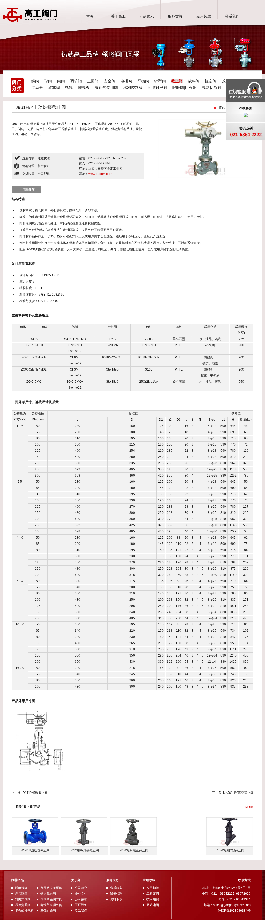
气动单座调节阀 (51, 899)
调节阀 (76, 81)
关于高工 (118, 16)
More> (249, 806)
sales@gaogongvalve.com (232, 905)
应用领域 (203, 16)
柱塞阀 (210, 81)
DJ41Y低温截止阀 (35, 793)
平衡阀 (143, 81)
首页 (89, 16)
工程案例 (152, 893)
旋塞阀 (54, 87)
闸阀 (61, 81)
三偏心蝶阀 (48, 911)
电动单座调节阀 (51, 905)
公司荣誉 (81, 899)
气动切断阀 (211, 87)
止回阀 (93, 81)
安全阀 (109, 81)
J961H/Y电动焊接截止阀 (29, 124)
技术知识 (152, 899)
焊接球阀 (21, 893)
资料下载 (116, 899)
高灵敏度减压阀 (51, 888)
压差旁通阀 (23, 905)
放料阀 (194, 81)
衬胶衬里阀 (157, 87)
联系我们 (232, 16)
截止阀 (177, 81)
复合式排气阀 (24, 911)
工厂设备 (81, 905)
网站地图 (152, 905)
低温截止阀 (48, 893)
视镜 (69, 87)
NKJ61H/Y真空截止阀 (238, 793)
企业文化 (81, 893)
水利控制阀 (133, 87)
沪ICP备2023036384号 (234, 911)
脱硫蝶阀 (21, 888)
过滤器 (37, 87)
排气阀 (84, 87)
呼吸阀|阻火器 (184, 87)
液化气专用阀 (106, 87)
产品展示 (146, 16)
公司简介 (81, 888)
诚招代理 (116, 893)
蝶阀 (35, 81)
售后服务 (116, 888)
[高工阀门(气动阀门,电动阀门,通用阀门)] (30, 20)
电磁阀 (126, 81)
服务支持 (175, 16)
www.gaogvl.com (100, 174)
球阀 (48, 81)
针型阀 (160, 81)
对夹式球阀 (23, 899)
